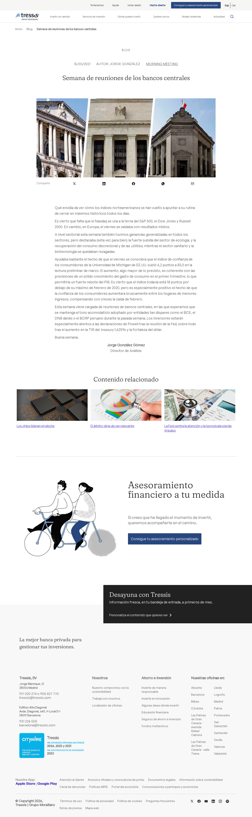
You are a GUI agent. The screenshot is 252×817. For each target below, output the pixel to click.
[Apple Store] (25, 784)
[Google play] (47, 784)
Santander (221, 733)
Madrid (218, 701)
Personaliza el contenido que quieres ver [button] (138, 615)
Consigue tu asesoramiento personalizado (196, 5)
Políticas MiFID (98, 786)
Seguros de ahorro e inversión (161, 719)
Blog (29, 29)
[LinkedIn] (213, 800)
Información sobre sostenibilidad (201, 779)
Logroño (219, 694)
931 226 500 (28, 721)
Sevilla (218, 739)
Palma (218, 708)
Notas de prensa (71, 808)
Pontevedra (222, 715)
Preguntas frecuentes (160, 801)
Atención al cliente (72, 779)
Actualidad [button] (219, 16)
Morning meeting (162, 64)
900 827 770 (49, 694)
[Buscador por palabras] (233, 16)
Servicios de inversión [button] (93, 16)
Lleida (218, 687)
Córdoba (197, 708)
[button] (74, 183)
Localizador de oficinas (107, 705)
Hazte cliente (157, 5)
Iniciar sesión (134, 5)
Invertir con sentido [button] (60, 16)
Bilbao (195, 701)
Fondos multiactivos (155, 726)
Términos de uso (71, 801)
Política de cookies (129, 801)
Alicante (196, 687)
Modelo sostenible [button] (191, 16)
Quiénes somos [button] (161, 16)
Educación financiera (155, 712)
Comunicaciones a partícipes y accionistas (170, 786)
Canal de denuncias (72, 786)
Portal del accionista (125, 786)
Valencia (219, 746)
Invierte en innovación (156, 698)
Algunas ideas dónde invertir (160, 705)
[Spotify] (227, 800)
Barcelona (197, 694)
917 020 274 (28, 694)
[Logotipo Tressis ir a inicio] (27, 16)
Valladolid (220, 753)
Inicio (18, 29)
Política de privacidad (100, 801)
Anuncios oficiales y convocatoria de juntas (116, 779)
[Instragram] (220, 800)
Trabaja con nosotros (106, 698)
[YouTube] (206, 800)
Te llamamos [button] (97, 5)
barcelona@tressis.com (37, 725)
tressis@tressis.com (35, 697)
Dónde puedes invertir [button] (129, 16)
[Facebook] (199, 800)
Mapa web (92, 808)
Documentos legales (162, 779)
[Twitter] (192, 800)
